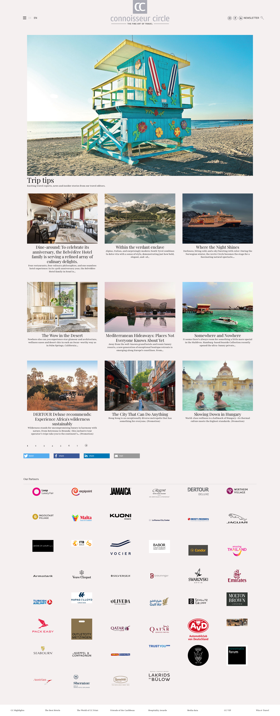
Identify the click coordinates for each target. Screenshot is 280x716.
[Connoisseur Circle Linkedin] (240, 18)
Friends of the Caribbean (122, 710)
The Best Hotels (52, 710)
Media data (192, 710)
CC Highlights (17, 710)
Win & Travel (262, 710)
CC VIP (227, 710)
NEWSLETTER (251, 18)
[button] (36, 455)
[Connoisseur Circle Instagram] (229, 18)
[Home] (140, 13)
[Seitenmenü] (24, 18)
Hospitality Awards (157, 710)
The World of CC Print (87, 710)
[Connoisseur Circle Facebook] (235, 18)
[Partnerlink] (42, 492)
